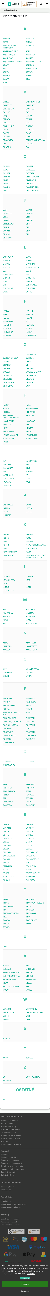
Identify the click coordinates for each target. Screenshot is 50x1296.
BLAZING (29, 126)
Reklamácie (6, 1190)
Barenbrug (8, 109)
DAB (5, 210)
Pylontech (8, 742)
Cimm (5, 180)
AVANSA (6, 76)
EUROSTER (31, 288)
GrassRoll (31, 375)
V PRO (6, 965)
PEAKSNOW (31, 702)
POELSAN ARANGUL (11, 725)
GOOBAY (7, 372)
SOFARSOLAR (9, 856)
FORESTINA (8, 332)
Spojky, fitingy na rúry (10, 1138)
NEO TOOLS (31, 643)
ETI (4, 285)
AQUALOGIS (8, 58)
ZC (4, 1077)
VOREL (29, 990)
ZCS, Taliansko (33, 1077)
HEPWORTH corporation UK (11, 416)
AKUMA (29, 42)
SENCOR (29, 831)
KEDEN (6, 538)
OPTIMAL (30, 672)
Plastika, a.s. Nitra (12, 722)
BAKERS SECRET (33, 102)
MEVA (5, 620)
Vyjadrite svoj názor (10, 1219)
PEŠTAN (6, 709)
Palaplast (31, 698)
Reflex (6, 795)
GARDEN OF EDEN (10, 358)
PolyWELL (30, 725)
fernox (29, 314)
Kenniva (29, 541)
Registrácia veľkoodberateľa (14, 1204)
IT (27, 475)
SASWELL (7, 828)
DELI (28, 217)
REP (4, 798)
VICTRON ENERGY (11, 979)
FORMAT (29, 332)
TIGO (5, 917)
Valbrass (30, 969)
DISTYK (6, 227)
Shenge (29, 835)
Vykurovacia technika (11, 1116)
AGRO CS (30, 38)
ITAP (28, 479)
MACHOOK (30, 610)
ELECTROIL (7, 267)
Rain (5, 784)
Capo (5, 170)
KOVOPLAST (8, 555)
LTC (27, 583)
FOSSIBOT (7, 335)
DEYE (28, 224)
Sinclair (7, 845)
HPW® (6, 428)
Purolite (30, 739)
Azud (5, 83)
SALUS (6, 824)
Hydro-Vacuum (10, 435)
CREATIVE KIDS (32, 191)
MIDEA (28, 620)
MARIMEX (30, 613)
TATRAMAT (31, 899)
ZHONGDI (7, 1080)
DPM (28, 231)
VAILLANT (7, 969)
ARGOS (6, 65)
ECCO (28, 257)
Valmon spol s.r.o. (12, 972)
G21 (4, 354)
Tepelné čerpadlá (9, 1172)
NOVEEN (6, 650)
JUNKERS (7, 515)
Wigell (6, 1016)
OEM (5, 669)
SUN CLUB (30, 877)
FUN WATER (31, 335)
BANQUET (30, 105)
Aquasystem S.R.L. (34, 62)
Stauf (6, 870)
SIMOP (29, 842)
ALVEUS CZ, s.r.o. (10, 51)
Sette (6, 835)
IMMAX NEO (8, 468)
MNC (5, 624)
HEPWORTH (31, 412)
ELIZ (5, 271)
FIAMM (29, 318)
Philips (29, 709)
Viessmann (31, 979)
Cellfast (7, 177)
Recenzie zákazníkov (10, 1222)
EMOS (28, 274)
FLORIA (29, 328)
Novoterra (31, 650)
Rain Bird (30, 784)
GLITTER (6, 368)
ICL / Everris (31, 461)
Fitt (28, 321)
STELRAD (30, 870)
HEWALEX (30, 415)
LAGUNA (6, 576)
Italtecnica (8, 479)
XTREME (6, 1039)
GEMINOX (7, 365)
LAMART (29, 576)
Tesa (28, 906)
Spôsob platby (7, 1187)
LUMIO (29, 587)
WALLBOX (7, 1009)
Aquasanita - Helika (12, 62)
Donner (7, 231)
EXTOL (29, 292)
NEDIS (5, 643)
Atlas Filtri (31, 69)
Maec (5, 610)
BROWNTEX (8, 140)
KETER (6, 545)
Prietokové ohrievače (10, 1129)
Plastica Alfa (9, 718)
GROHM (29, 382)
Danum (29, 213)
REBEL (28, 791)
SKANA (6, 849)
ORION (6, 676)
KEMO (28, 538)
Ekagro (6, 264)
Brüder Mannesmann (36, 140)
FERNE (6, 314)
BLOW (5, 130)
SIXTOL (29, 845)
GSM (28, 386)
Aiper (5, 42)
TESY (5, 910)
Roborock (8, 802)
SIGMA (6, 842)
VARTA (29, 972)
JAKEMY (6, 508)
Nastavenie (25, 1278)
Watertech (8, 1012)
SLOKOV (29, 849)
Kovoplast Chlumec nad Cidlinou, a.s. (36, 556)
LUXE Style (8, 590)
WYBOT (29, 1019)
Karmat (29, 534)
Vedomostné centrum (10, 1225)
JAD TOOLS (8, 505)
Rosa (28, 802)
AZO (28, 79)
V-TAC (28, 965)
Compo (6, 187)
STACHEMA (31, 866)
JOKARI (6, 512)
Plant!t (29, 712)
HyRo (5, 442)
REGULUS (30, 795)
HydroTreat (32, 438)
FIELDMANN (8, 321)
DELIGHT (7, 220)
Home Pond (8, 421)
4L (4, 1099)
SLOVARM (7, 852)
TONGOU (7, 920)
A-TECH (6, 38)
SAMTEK (29, 824)
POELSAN (30, 722)
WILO (28, 1016)
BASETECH (30, 109)
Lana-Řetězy (9, 580)
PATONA (6, 702)
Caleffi (6, 166)
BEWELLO (7, 123)
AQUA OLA (30, 55)
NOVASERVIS (31, 646)
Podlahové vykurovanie (11, 1135)
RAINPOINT (31, 788)
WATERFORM (31, 1009)
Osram (29, 676)
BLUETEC (30, 130)
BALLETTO (7, 105)
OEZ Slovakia (32, 669)
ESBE (5, 281)
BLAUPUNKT (8, 126)
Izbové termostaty (9, 1132)
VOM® (6, 990)
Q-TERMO (7, 762)
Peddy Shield (9, 705)
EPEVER (6, 278)
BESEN (29, 119)
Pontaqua (8, 728)
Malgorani (8, 613)
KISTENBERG (31, 548)
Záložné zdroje (7, 1175)
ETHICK (29, 281)
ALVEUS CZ (31, 45)
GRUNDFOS (8, 386)
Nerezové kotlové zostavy (12, 1169)
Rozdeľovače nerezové (11, 1160)
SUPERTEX (30, 880)
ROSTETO (7, 805)
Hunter (29, 428)
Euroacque (31, 285)
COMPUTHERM (32, 187)
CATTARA (30, 173)
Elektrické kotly (8, 1124)
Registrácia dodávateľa (11, 1207)
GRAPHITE (7, 375)
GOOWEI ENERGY (33, 372)
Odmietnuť (25, 1291)
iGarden (7, 465)
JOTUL (29, 512)
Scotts (30, 828)
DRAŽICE (7, 234)
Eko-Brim (30, 264)
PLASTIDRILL (31, 718)
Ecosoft (7, 260)
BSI (4, 144)
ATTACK (29, 72)
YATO (5, 1058)
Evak (5, 292)
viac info (31, 1274)
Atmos (6, 72)
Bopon (6, 133)
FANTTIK (29, 311)
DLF (27, 227)
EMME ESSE (8, 274)
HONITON (7, 425)
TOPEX (6, 924)
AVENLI (29, 76)
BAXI (28, 112)
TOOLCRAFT (31, 920)
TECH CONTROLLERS (35, 903)
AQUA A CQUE (9, 55)
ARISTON (30, 65)
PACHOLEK (7, 698)
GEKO (28, 361)
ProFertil (31, 732)
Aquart (29, 58)
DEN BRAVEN (8, 224)
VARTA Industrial (11, 976)
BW (27, 147)
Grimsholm (8, 382)
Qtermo (30, 762)
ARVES (6, 69)
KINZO (5, 548)
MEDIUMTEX (31, 617)
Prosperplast (10, 735)
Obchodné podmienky (11, 1182)
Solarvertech (33, 859)
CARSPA (6, 173)
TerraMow (8, 906)
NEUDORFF (8, 646)
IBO (4, 461)
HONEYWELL (31, 421)
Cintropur (31, 180)
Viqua (29, 983)
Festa (6, 318)
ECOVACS (30, 260)
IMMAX (29, 465)
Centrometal (32, 177)
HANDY (6, 408)
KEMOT (6, 541)
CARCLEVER (31, 170)
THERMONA (31, 913)
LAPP (28, 580)
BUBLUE (29, 144)
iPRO (5, 472)
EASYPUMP (8, 257)
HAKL (28, 405)
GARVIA (6, 361)
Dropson (7, 238)
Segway (6, 831)
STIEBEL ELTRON (33, 873)
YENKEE (29, 1058)
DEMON (29, 220)
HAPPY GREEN (32, 408)
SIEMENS (30, 838)
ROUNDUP (30, 805)
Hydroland (31, 435)
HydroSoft (8, 438)
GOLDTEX (30, 368)
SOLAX (6, 863)
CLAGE (6, 184)
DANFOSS (7, 213)
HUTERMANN (8, 431)
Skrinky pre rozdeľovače (12, 1166)
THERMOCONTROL (11, 913)
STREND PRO (8, 877)
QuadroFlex (9, 765)
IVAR (28, 482)
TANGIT (6, 899)
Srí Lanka (7, 866)
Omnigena (7, 672)
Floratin (7, 328)
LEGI (5, 583)
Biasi (28, 123)
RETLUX (29, 798)
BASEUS (6, 112)
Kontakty (5, 1215)
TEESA (6, 903)
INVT (28, 468)
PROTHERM (31, 735)
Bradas (6, 137)
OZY (5, 679)
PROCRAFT (8, 732)
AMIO (28, 51)
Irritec (29, 472)
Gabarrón (31, 354)
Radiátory (5, 1154)
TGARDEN (30, 910)
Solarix (7, 859)
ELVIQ (28, 271)
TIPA (28, 917)
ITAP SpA (7, 482)
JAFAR (28, 505)
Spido (28, 863)
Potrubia (4, 1141)
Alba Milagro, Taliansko (9, 46)
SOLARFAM (30, 856)
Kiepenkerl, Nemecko (36, 545)
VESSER (29, 976)
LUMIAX (6, 587)
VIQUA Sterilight (11, 986)
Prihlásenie (6, 1201)
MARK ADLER (8, 617)
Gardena (30, 358)
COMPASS (30, 184)
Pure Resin (8, 739)
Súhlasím (25, 1284)
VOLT (28, 986)
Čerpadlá (5, 1151)
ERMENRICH (31, 278)
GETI (28, 365)
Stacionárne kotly (8, 1126)
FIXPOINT (7, 325)
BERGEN (6, 119)
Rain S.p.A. (7, 788)
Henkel (6, 412)
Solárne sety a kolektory (12, 1144)
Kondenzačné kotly (9, 1121)
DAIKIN (29, 210)
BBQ (5, 116)
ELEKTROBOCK (32, 267)
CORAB (6, 191)
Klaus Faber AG (10, 552)
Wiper (6, 1019)
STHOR (6, 873)
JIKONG (29, 508)
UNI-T (5, 946)
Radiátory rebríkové (10, 1157)
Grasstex (8, 379)
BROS (28, 137)
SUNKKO (7, 880)
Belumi (29, 116)
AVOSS (6, 79)
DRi (27, 234)
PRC (28, 728)
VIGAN (5, 983)
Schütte (7, 838)
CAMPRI (29, 166)
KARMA (6, 534)
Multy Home (32, 624)
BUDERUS (7, 147)
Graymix (30, 379)
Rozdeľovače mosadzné (11, 1163)
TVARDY (6, 927)
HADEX (6, 405)
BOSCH (29, 133)
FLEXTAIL (30, 325)
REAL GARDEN (9, 791)
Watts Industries (34, 1012)
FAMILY (6, 311)
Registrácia (6, 1197)
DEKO (5, 217)
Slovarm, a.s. (32, 852)
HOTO (28, 425)
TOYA (28, 924)
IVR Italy (7, 486)
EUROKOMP (8, 288)
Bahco (6, 102)
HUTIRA (29, 431)
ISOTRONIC (8, 475)
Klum (28, 552)
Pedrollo (30, 705)
